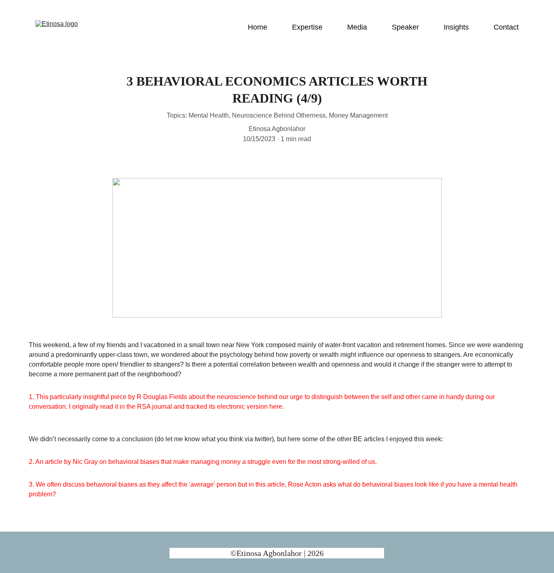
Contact (506, 27)
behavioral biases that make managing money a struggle (190, 461)
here (275, 406)
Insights (456, 27)
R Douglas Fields (162, 396)
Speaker (405, 27)
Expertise (307, 27)
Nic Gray (85, 461)
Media (357, 27)
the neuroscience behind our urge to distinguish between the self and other (313, 396)
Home (257, 27)
